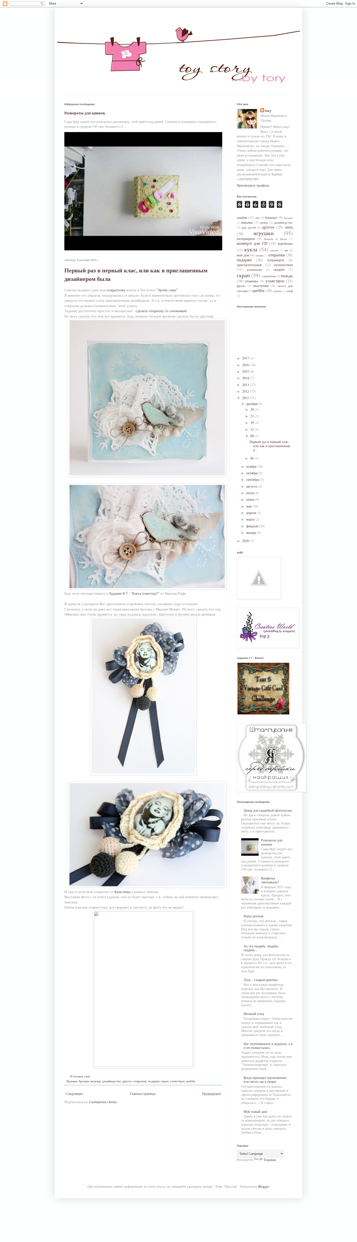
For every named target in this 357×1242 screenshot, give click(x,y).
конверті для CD (252, 243)
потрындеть (275, 260)
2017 (246, 358)
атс (257, 218)
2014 (246, 378)
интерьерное (246, 238)
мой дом (243, 255)
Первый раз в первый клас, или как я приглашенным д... (269, 445)
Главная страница (142, 1093)
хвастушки (261, 285)
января (251, 532)
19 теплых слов (79, 1076)
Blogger (263, 1186)
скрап (165, 1081)
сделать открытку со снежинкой (161, 310)
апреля (251, 512)
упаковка (251, 281)
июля (250, 492)
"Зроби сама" (167, 289)
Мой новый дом (255, 1111)
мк (286, 250)
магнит (274, 250)
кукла (250, 249)
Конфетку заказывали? (270, 880)
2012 (246, 391)
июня (250, 499)
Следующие (74, 1093)
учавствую (177, 1081)
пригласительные (249, 264)
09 (252, 436)
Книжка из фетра (275, 239)
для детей (248, 227)
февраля (252, 526)
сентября (253, 479)
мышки (259, 255)
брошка (84, 1081)
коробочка (285, 243)
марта (250, 519)
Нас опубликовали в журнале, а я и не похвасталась (268, 1045)
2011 (246, 398)
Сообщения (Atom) (103, 1102)
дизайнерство (111, 1081)
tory (268, 110)
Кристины (122, 891)
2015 (246, 371)
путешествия (283, 264)
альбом (242, 217)
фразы (241, 286)
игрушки (264, 233)
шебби (190, 1081)
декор (264, 223)
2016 (246, 365)
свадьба (278, 269)
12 (252, 429)
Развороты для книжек (84, 113)
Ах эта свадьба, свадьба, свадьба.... (261, 948)
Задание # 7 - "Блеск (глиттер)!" (134, 593)
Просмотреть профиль (253, 185)
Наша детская (253, 916)
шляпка (277, 291)
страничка (269, 276)
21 (252, 416)
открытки (139, 1081)
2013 (246, 384)
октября (252, 473)
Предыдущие (211, 1093)
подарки (153, 1081)
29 (252, 409)
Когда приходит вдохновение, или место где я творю (265, 1079)
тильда (287, 275)
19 (252, 422)
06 (252, 458)
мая (249, 506)
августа (252, 486)
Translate (270, 1159)
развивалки (254, 270)
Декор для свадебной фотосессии (268, 810)
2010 (246, 540)
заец (289, 227)
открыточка (116, 289)
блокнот (271, 217)
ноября (251, 466)
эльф (289, 291)
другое (127, 1081)
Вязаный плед (254, 1013)
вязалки (96, 1081)
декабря (252, 403)
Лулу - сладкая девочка (260, 979)
